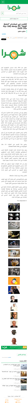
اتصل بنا (6, 401)
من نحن (6, 399)
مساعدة (18, 401)
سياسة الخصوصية (18, 399)
